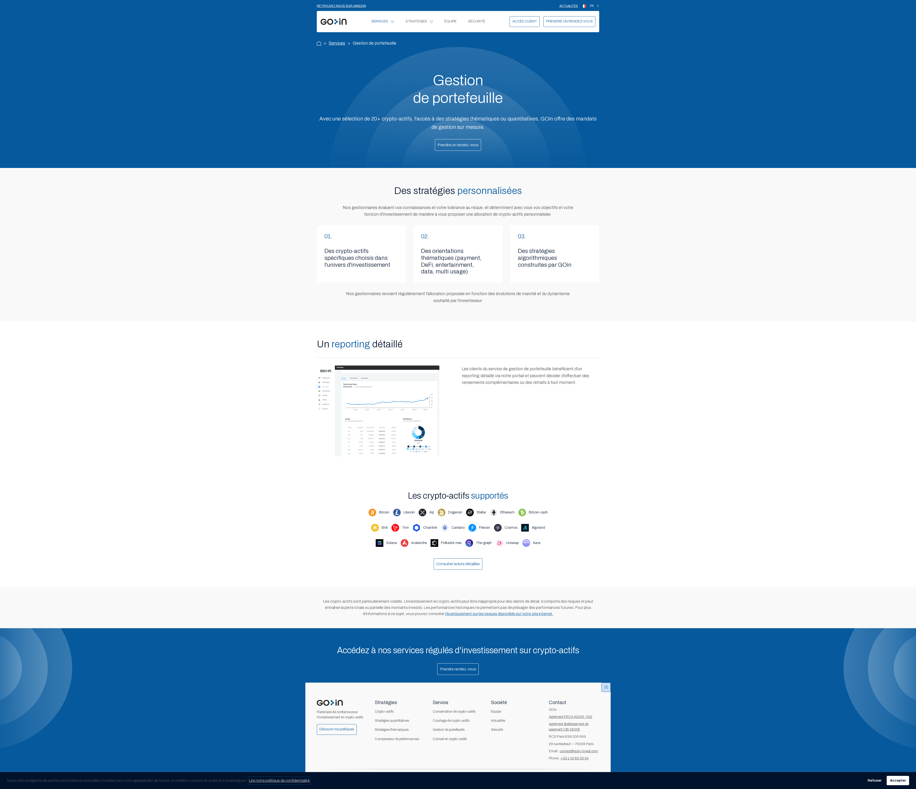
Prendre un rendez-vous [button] (458, 145)
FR (592, 6)
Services (379, 21)
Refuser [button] (875, 780)
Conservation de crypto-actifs (454, 711)
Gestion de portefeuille (448, 730)
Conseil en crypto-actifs (450, 739)
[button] (525, 21)
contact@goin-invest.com (579, 751)
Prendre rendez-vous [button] (458, 669)
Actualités (568, 6)
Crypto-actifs (384, 711)
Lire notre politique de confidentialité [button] (279, 781)
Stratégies (416, 21)
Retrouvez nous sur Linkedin (341, 6)
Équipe (450, 21)
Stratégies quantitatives (392, 720)
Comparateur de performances (397, 739)
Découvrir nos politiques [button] (336, 729)
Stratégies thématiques (392, 730)
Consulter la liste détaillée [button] (458, 564)
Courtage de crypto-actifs (451, 720)
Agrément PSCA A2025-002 (570, 717)
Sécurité (476, 21)
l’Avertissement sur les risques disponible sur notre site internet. (499, 614)
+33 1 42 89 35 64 (575, 758)
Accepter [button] (898, 780)
